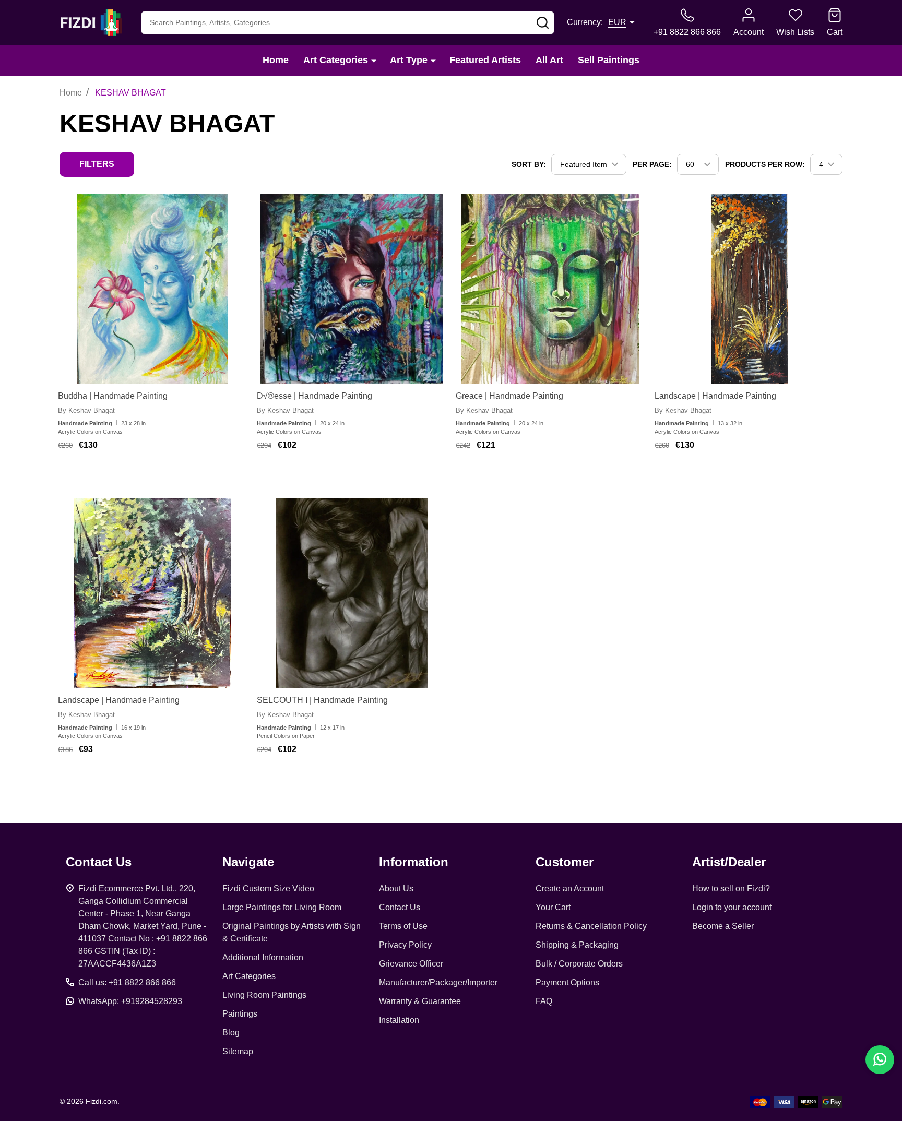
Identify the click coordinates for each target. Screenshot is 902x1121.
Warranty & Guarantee (420, 1001)
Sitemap (237, 1051)
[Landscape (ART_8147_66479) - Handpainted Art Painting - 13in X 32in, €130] (749, 289)
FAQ (544, 1001)
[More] (373, 60)
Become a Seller (723, 926)
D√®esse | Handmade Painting (314, 395)
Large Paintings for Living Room (281, 907)
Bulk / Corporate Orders (579, 963)
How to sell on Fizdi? (731, 888)
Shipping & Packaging (577, 944)
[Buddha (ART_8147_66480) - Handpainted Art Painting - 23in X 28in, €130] (152, 289)
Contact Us (399, 907)
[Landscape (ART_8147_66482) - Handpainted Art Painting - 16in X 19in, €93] (152, 593)
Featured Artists (485, 60)
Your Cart (553, 907)
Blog (231, 1032)
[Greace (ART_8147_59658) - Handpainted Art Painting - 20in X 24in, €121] (550, 289)
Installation (399, 1020)
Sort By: (529, 164)
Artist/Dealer (729, 862)
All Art (549, 60)
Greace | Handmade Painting (509, 395)
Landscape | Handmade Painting (715, 395)
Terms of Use (403, 926)
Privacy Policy (405, 944)
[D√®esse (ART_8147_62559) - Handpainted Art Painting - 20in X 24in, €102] (351, 289)
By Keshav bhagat (86, 410)
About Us (396, 888)
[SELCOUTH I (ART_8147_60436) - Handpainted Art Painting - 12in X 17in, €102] (351, 593)
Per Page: (652, 164)
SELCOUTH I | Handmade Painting (322, 700)
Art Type (409, 60)
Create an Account (570, 888)
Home (276, 60)
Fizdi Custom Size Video (268, 888)
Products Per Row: (765, 164)
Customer (565, 862)
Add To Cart (143, 476)
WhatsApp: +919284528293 (130, 1001)
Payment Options (567, 982)
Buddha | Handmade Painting (113, 395)
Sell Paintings (608, 60)
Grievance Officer (411, 963)
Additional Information (262, 957)
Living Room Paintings (264, 995)
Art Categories (335, 60)
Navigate (248, 862)
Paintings (239, 1013)
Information (413, 862)
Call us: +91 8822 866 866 (127, 982)
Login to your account (732, 907)
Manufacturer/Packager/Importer (438, 982)
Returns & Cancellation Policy (591, 926)
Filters (96, 164)
